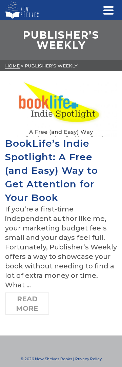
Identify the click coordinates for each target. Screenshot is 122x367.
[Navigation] (108, 10)
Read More (27, 303)
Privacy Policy (88, 358)
